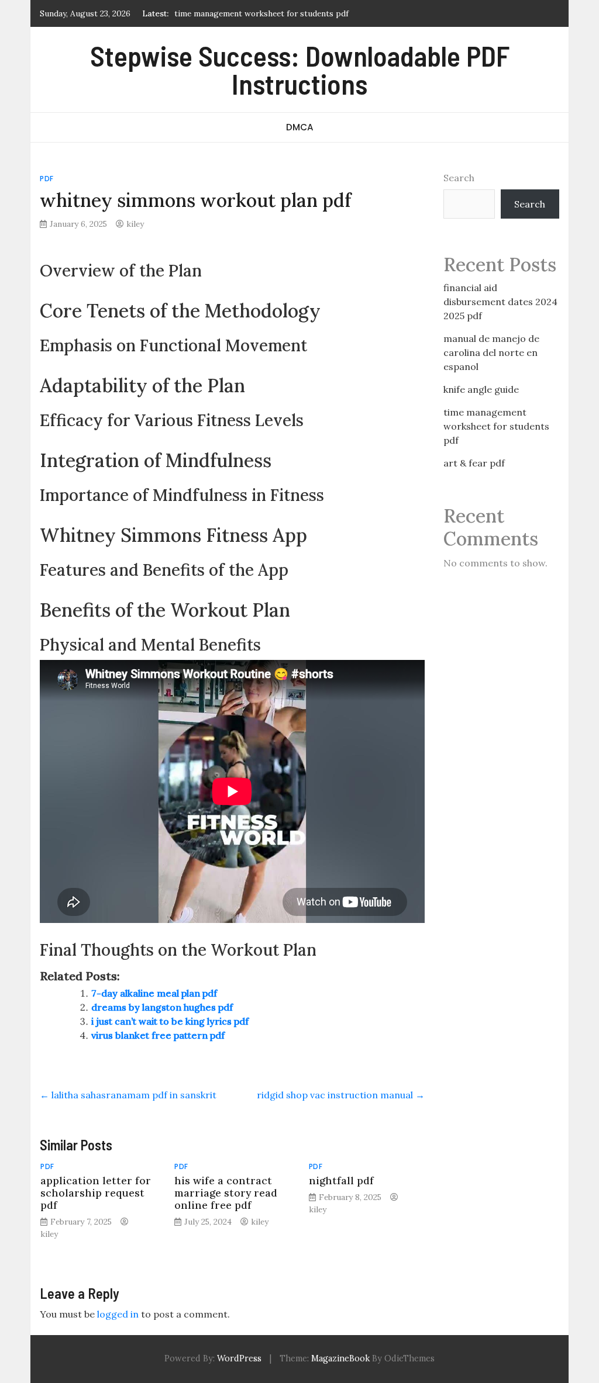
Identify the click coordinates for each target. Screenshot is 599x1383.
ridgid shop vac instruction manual (341, 1095)
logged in (118, 1314)
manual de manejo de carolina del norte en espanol (491, 352)
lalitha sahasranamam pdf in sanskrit (128, 1095)
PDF (47, 179)
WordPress (239, 1358)
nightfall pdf (341, 1180)
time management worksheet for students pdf (261, 13)
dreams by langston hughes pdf (162, 1007)
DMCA (300, 127)
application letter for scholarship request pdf (95, 1193)
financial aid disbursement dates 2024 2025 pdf (500, 301)
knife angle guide (481, 389)
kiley (135, 224)
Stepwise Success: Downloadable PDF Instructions (300, 70)
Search (458, 178)
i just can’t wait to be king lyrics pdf (170, 1021)
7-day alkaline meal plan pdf (154, 993)
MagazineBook (340, 1358)
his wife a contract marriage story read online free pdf (225, 1193)
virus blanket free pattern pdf (158, 1035)
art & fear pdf (474, 463)
